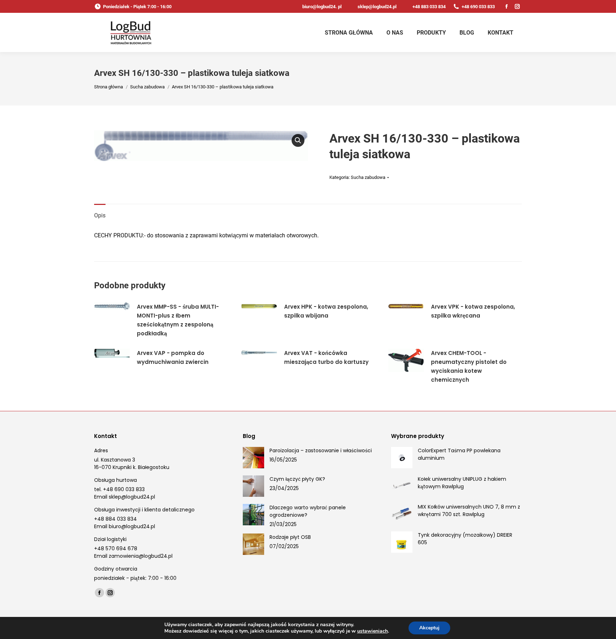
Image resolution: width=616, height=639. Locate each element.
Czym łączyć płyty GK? (297, 479)
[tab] (100, 212)
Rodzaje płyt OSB (290, 537)
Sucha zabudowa (368, 177)
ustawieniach (372, 631)
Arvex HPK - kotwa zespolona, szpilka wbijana (326, 311)
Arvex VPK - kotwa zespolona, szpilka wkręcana (473, 311)
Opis (100, 215)
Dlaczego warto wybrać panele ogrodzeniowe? (308, 511)
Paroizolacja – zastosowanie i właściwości (321, 450)
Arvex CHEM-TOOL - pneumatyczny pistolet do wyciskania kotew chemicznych (469, 366)
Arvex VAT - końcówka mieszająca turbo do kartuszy (326, 357)
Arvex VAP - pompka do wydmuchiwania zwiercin (173, 357)
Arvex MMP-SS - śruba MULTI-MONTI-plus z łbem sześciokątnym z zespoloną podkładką (178, 320)
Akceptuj (429, 627)
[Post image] (253, 457)
